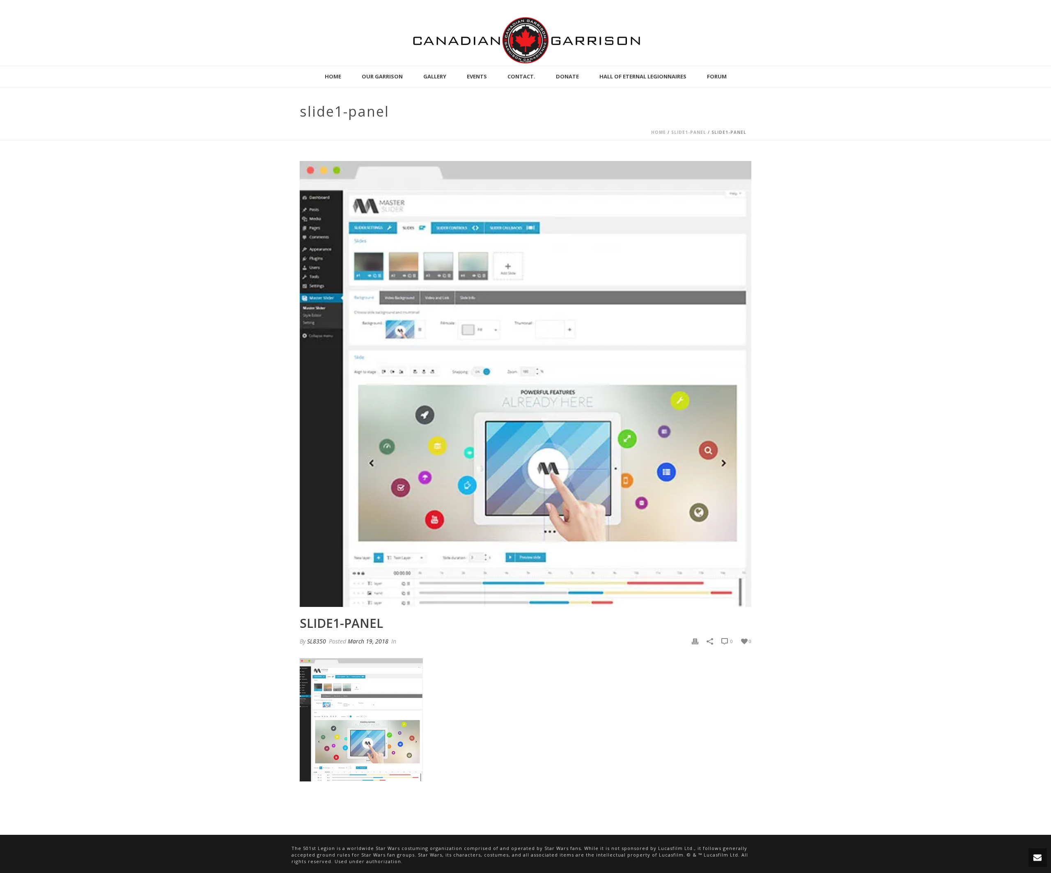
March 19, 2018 (368, 641)
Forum (717, 76)
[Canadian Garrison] (525, 40)
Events (477, 76)
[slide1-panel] (525, 384)
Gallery (434, 76)
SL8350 (316, 641)
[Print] (695, 641)
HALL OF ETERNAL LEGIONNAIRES (642, 76)
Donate (567, 76)
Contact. (521, 76)
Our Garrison (382, 76)
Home (333, 76)
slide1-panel (688, 132)
